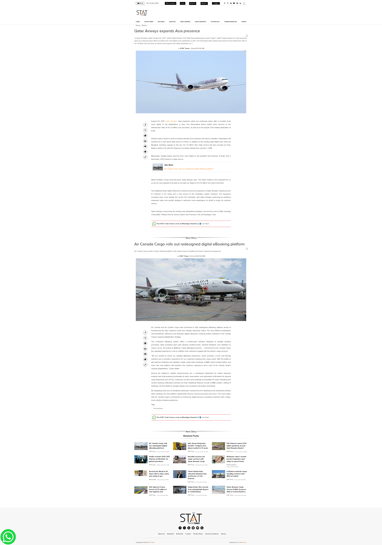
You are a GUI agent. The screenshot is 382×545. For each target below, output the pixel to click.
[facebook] (225, 3)
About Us (161, 534)
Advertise (170, 534)
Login (216, 3)
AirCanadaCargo (158, 408)
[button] (191, 35)
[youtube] (234, 3)
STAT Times (152, 451)
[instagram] (237, 3)
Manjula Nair (152, 479)
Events (182, 3)
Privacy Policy (198, 534)
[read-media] (158, 168)
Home (138, 21)
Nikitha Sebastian (231, 465)
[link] (145, 157)
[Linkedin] (145, 141)
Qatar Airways (171, 121)
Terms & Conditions (212, 534)
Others (144, 25)
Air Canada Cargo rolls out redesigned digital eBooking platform (189, 169)
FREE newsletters (170, 3)
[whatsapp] (145, 136)
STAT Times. (151, 542)
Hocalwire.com (241, 542)
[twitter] (228, 3)
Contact (188, 534)
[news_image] (141, 446)
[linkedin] (231, 3)
